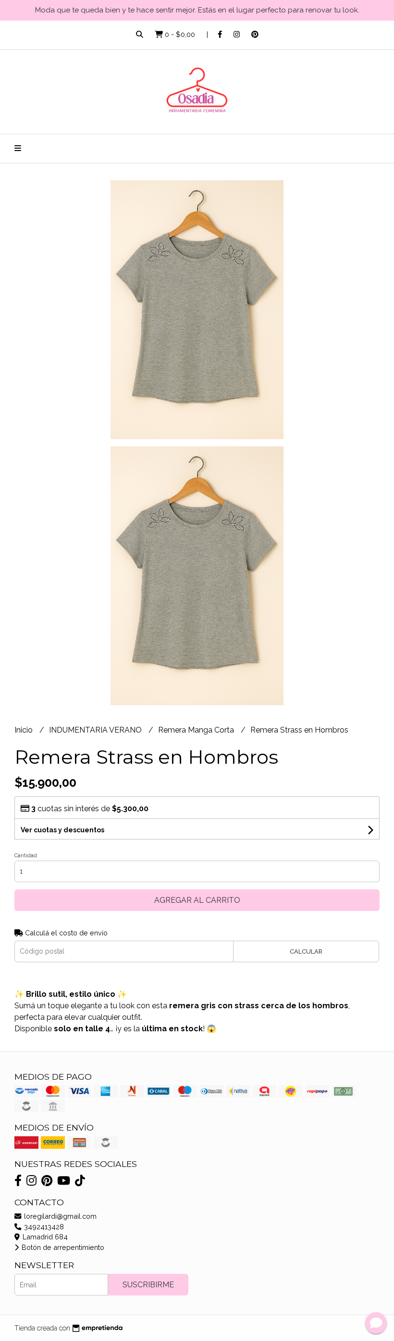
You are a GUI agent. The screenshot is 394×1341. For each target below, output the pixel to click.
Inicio (24, 730)
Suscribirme (148, 1284)
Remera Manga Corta (197, 730)
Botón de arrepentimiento (62, 1247)
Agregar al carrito (197, 900)
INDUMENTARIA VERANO (96, 730)
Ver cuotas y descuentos (62, 830)
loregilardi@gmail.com (59, 1216)
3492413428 (43, 1227)
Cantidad (25, 855)
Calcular (306, 951)
